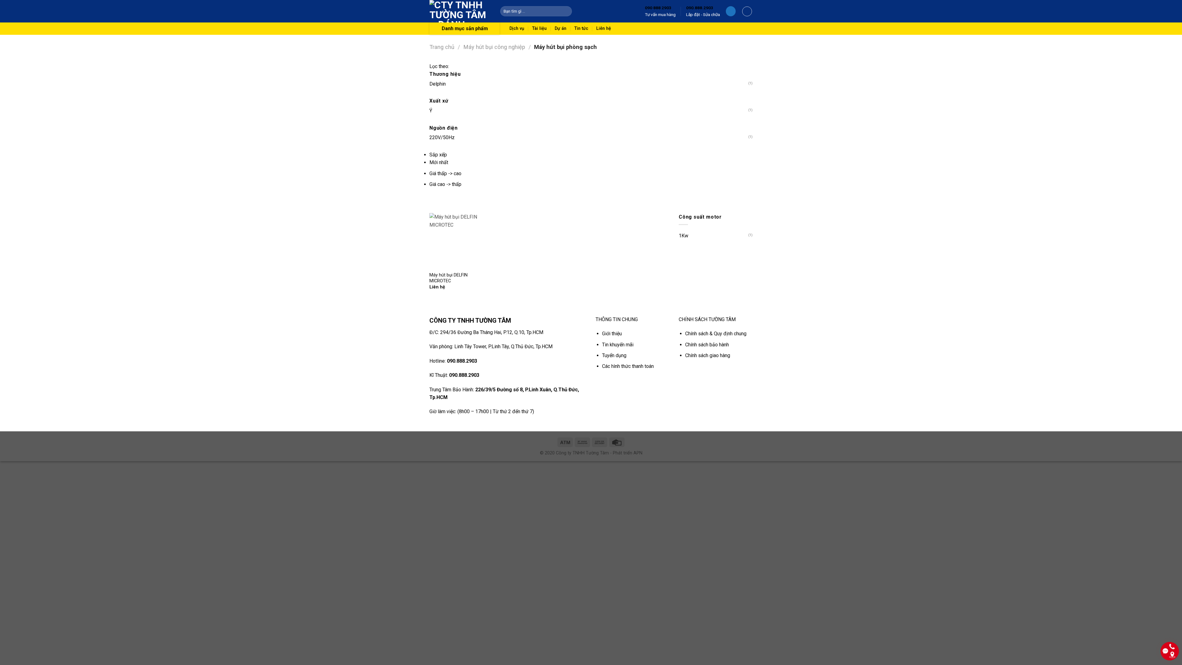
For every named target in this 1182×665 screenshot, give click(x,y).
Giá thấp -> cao (445, 173)
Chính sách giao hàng (707, 355)
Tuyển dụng (614, 355)
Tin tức (581, 28)
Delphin (437, 84)
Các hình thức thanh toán (628, 366)
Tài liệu (539, 28)
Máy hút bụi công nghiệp (494, 47)
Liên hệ (603, 28)
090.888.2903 (699, 7)
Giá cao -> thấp (445, 184)
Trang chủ (441, 47)
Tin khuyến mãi (617, 345)
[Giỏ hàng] (747, 11)
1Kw (683, 236)
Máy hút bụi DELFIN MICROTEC (448, 278)
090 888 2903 (658, 7)
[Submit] (566, 11)
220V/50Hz (442, 137)
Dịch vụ (516, 28)
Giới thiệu (612, 334)
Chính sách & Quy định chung (715, 334)
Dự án (560, 28)
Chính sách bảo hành (707, 345)
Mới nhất (438, 162)
